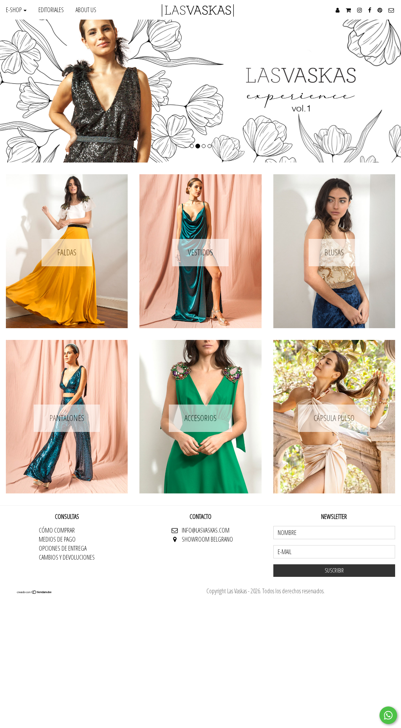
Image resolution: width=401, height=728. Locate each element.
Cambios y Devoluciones (67, 557)
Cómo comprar (57, 530)
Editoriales (51, 9)
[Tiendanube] (34, 591)
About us (86, 9)
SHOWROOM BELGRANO (207, 539)
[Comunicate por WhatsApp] (388, 715)
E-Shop (14, 9)
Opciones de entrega (63, 548)
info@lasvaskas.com (205, 530)
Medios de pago (57, 539)
